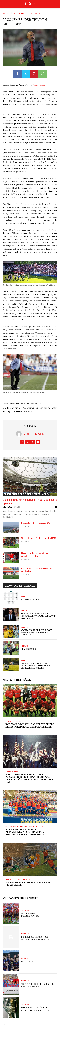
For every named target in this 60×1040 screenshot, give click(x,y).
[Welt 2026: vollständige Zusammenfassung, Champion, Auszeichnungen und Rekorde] (30, 806)
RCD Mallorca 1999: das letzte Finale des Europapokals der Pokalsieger (29, 725)
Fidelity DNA (28, 962)
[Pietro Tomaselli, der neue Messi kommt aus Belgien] (11, 573)
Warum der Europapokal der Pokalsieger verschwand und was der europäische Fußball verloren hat (29, 778)
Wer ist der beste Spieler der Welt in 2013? (38, 538)
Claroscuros (28, 649)
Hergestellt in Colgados (17, 879)
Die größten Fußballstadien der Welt (36, 523)
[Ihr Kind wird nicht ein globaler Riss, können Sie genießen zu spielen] (11, 664)
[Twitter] (26, 74)
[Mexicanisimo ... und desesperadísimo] (11, 913)
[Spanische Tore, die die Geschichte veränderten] (30, 859)
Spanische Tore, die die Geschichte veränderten (28, 883)
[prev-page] (4, 1024)
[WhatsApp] (42, 74)
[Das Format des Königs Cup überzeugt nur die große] (11, 1007)
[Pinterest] (34, 74)
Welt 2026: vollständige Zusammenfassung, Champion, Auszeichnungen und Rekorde (25, 832)
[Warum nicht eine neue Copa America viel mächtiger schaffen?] (11, 631)
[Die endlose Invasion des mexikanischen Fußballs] (11, 937)
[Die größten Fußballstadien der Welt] (11, 527)
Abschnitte (20, 13)
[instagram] (27, 442)
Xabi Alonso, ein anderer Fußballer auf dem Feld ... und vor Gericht (38, 615)
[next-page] (9, 1024)
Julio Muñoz (7, 507)
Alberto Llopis (39, 85)
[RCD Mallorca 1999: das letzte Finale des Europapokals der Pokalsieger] (30, 700)
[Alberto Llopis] (19, 434)
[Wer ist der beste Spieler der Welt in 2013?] (11, 542)
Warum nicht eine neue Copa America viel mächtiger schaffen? (36, 632)
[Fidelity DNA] (11, 960)
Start (6, 13)
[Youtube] (38, 442)
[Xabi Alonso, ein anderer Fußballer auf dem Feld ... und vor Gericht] (11, 614)
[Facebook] (17, 74)
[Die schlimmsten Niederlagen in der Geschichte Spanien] (30, 476)
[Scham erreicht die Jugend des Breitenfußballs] (11, 984)
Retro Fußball (13, 721)
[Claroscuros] (11, 648)
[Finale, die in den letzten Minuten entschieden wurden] (11, 557)
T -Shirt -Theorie (30, 599)
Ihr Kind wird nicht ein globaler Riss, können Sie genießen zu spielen (35, 665)
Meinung (36, 13)
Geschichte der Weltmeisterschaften (26, 494)
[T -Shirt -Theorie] (11, 598)
